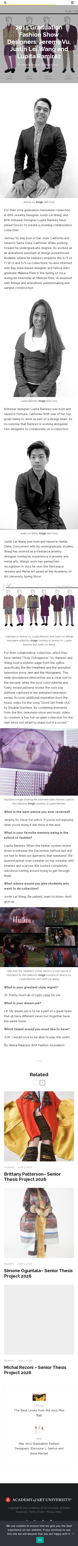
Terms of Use (36, 1512)
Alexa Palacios (19, 1045)
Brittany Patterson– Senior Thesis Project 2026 (32, 1176)
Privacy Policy (54, 1512)
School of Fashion (30, 64)
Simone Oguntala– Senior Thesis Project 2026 (38, 1273)
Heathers (38, 667)
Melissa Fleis (27, 273)
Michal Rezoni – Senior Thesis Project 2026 (35, 1370)
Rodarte (10, 258)
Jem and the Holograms (44, 672)
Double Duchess (20, 708)
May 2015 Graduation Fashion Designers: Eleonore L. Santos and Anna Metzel (39, 1446)
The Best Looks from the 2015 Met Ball (39, 1410)
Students (9, 1167)
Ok (40, 1540)
